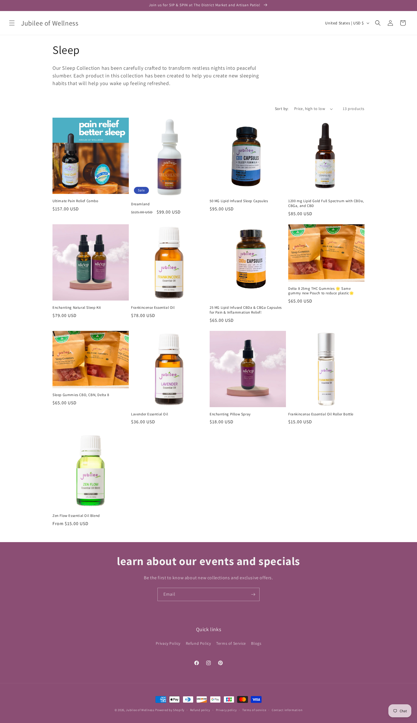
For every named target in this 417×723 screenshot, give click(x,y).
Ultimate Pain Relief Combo (75, 201)
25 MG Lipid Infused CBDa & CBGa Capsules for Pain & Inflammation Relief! (246, 310)
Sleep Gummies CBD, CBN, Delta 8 (80, 395)
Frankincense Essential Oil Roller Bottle (320, 414)
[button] (12, 23)
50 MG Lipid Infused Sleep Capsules (239, 201)
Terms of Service (231, 643)
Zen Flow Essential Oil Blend (76, 515)
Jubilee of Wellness (140, 710)
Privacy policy (226, 710)
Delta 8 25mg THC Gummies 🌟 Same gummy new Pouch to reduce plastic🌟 (321, 291)
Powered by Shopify (169, 710)
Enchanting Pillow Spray (230, 414)
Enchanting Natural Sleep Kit (76, 307)
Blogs (256, 643)
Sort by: (281, 108)
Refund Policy (198, 643)
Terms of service (254, 710)
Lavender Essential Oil (149, 414)
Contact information (287, 710)
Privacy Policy (168, 643)
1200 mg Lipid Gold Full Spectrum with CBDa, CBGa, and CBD (326, 203)
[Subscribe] (253, 594)
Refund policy (200, 710)
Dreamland (140, 204)
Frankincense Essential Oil (153, 307)
